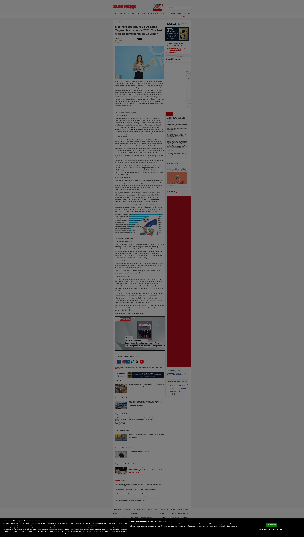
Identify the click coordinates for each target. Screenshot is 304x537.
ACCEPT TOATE (271, 525)
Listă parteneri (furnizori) (136, 528)
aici (47, 531)
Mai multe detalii (92, 525)
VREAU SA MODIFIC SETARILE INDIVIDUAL (271, 529)
